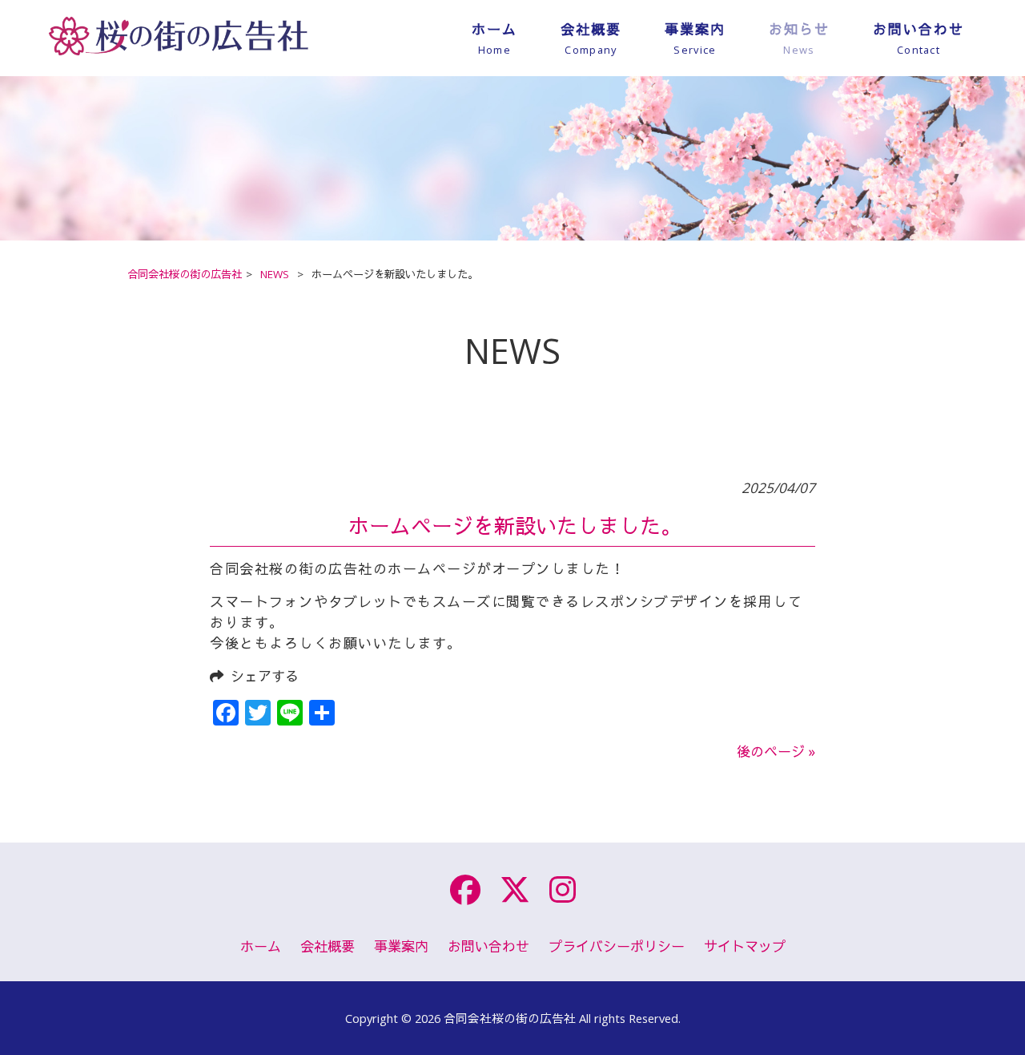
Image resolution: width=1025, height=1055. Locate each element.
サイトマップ (745, 946)
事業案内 (401, 946)
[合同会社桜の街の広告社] (246, 58)
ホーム (260, 946)
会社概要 (327, 946)
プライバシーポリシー (617, 946)
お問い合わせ (488, 946)
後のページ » (776, 751)
